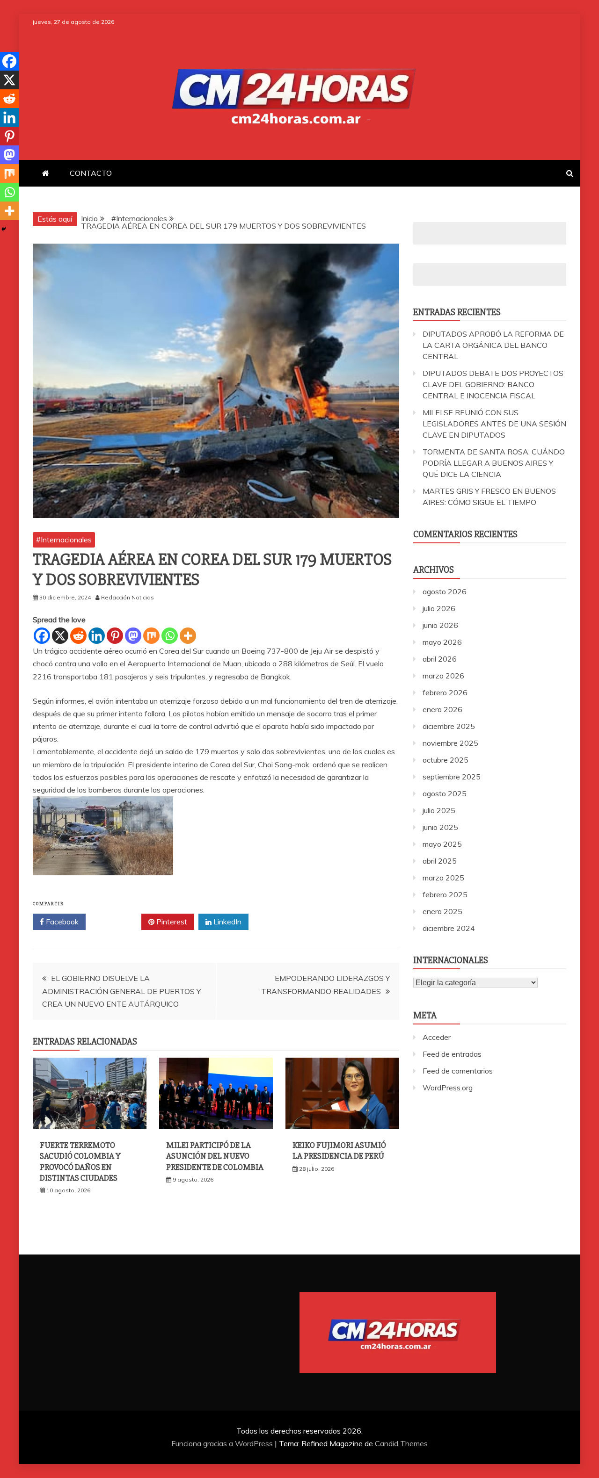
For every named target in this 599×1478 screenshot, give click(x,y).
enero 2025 (442, 911)
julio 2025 (439, 810)
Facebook (61, 921)
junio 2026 (440, 625)
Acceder (437, 1037)
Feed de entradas (452, 1054)
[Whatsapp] (169, 635)
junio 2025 (440, 827)
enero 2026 (442, 709)
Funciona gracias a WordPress (223, 1443)
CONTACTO (91, 173)
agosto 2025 (445, 793)
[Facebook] (42, 635)
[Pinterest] (115, 635)
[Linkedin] (96, 635)
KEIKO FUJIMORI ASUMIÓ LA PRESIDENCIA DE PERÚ (339, 1150)
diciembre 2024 (449, 928)
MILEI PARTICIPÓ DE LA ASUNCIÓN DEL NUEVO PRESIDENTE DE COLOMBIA (214, 1156)
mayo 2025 (442, 844)
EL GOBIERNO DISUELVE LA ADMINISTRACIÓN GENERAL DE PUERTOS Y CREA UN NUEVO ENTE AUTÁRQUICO (121, 990)
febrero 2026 (445, 692)
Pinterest (170, 921)
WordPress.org (448, 1087)
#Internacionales (64, 539)
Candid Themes (401, 1443)
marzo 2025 (443, 877)
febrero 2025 (445, 894)
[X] (60, 635)
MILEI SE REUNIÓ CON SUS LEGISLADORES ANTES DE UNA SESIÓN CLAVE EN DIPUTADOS (494, 424)
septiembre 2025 (452, 776)
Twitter (116, 921)
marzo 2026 (443, 675)
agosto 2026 (445, 591)
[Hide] (3, 229)
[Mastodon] (133, 635)
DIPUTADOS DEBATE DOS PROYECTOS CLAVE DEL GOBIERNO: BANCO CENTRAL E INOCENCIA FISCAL (493, 384)
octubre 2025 (445, 759)
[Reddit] (78, 635)
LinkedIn (226, 921)
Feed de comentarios (458, 1070)
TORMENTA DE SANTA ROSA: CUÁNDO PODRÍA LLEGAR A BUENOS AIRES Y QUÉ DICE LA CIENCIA (494, 463)
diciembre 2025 (449, 726)
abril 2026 (440, 658)
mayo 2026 (442, 642)
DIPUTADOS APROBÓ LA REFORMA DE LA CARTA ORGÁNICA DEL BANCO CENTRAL (493, 345)
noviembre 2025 (450, 743)
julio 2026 (439, 608)
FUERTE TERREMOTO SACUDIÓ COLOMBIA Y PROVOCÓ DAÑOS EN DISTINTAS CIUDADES (80, 1161)
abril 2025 (440, 860)
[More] (188, 635)
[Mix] (151, 635)
